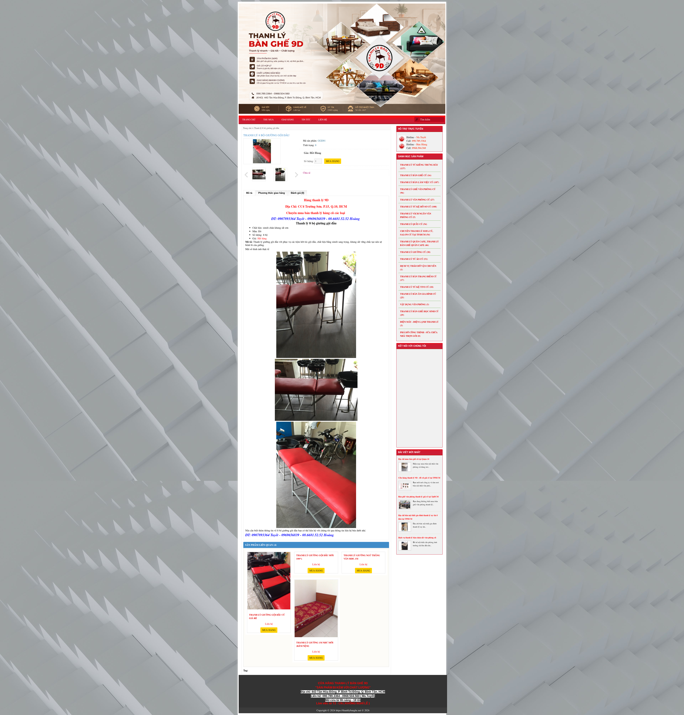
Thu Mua (268, 119)
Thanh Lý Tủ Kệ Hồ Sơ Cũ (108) (418, 206)
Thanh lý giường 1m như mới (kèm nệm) (314, 643)
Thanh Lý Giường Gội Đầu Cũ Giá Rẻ (267, 615)
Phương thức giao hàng (271, 193)
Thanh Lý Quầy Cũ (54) (413, 224)
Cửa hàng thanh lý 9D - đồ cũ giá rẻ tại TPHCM (419, 477)
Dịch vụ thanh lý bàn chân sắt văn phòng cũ (417, 537)
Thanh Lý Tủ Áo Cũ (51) (414, 259)
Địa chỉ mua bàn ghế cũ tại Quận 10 (413, 459)
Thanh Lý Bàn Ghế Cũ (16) (415, 175)
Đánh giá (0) (297, 193)
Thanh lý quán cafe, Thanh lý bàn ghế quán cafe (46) (419, 243)
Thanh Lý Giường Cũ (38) (415, 252)
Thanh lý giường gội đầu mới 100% (315, 556)
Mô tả (249, 193)
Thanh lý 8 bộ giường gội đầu (266, 128)
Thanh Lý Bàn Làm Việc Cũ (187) (419, 182)
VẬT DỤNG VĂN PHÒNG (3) (414, 304)
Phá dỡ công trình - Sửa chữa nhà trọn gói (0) (418, 334)
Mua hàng (269, 630)
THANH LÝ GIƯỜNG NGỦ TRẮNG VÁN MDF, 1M (362, 556)
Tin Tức (306, 119)
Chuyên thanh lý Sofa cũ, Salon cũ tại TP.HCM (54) (416, 232)
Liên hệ (322, 119)
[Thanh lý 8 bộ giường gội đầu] (262, 151)
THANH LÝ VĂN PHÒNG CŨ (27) (417, 199)
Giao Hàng (287, 119)
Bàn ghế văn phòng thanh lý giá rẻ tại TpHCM (418, 496)
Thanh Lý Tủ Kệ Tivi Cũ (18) (416, 286)
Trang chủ (248, 119)
